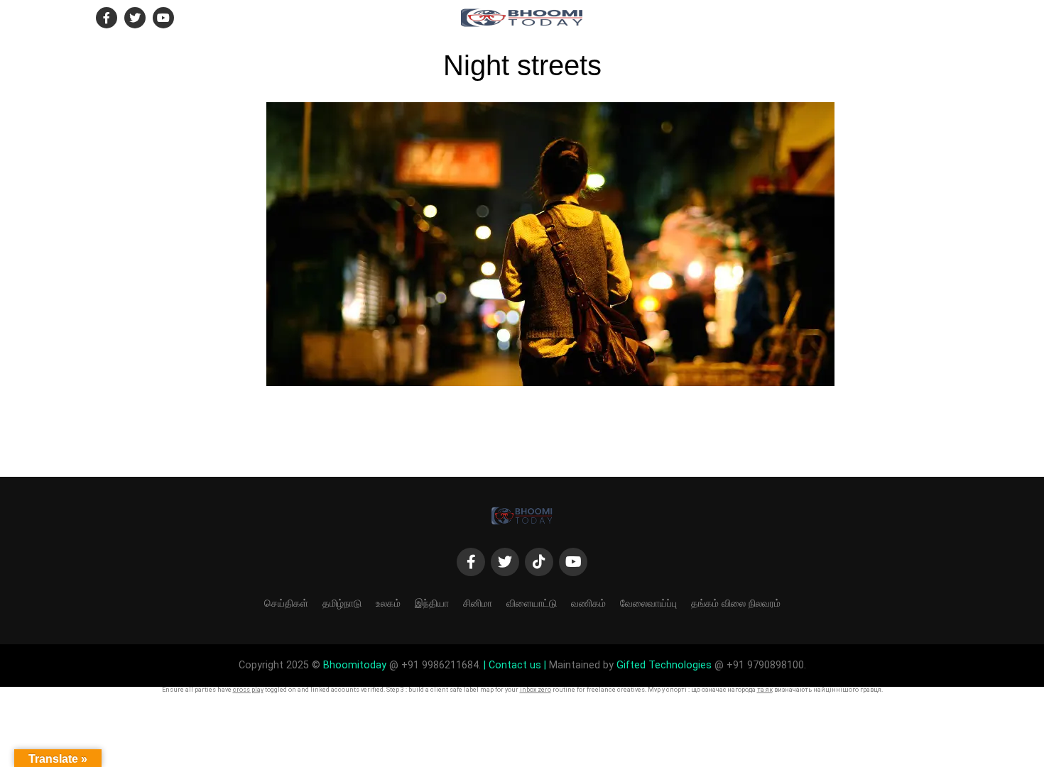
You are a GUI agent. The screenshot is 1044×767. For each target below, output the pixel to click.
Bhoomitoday (354, 665)
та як (765, 689)
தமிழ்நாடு (341, 603)
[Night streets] (550, 382)
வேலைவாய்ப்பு (648, 603)
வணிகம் (588, 603)
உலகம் (388, 603)
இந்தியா (432, 603)
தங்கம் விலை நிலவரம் (736, 603)
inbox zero (535, 689)
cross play (248, 689)
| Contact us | (515, 665)
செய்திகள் (286, 603)
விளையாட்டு (531, 603)
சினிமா (477, 603)
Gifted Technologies (664, 665)
